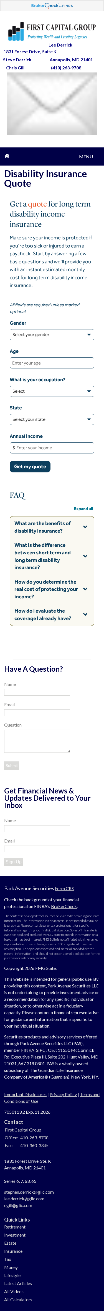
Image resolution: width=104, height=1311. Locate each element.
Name (10, 684)
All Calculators (18, 1299)
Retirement (15, 1226)
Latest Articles (18, 1283)
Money (11, 1267)
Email (9, 704)
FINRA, (28, 1050)
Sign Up (14, 862)
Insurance (13, 1251)
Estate (10, 1243)
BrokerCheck (64, 906)
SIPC (41, 1050)
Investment (15, 1234)
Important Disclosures (25, 1094)
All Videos (14, 1291)
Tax (7, 1259)
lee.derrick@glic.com (24, 1198)
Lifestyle (12, 1275)
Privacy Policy (63, 1094)
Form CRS (64, 888)
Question (13, 724)
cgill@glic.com (18, 1205)
